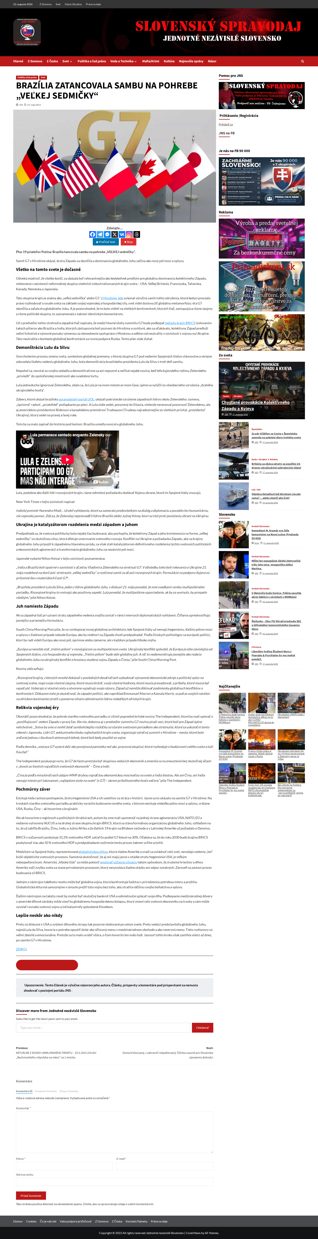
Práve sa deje (93, 4)
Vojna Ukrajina (73, 4)
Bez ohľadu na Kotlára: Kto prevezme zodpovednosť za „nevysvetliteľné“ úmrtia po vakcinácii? (290, 790)
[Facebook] (92, 234)
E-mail (121, 1158)
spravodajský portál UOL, (77, 399)
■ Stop (128, 241)
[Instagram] (129, 234)
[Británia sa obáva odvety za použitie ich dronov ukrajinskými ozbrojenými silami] (234, 466)
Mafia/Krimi (150, 61)
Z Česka (52, 61)
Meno (20, 1158)
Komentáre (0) (24, 1091)
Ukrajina (238, 396)
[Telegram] (100, 234)
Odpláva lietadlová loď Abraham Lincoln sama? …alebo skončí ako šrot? (276, 496)
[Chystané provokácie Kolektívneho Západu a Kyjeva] (262, 390)
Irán (254, 490)
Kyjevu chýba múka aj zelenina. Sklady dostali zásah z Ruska (260, 754)
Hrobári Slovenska (260, 526)
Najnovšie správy (191, 61)
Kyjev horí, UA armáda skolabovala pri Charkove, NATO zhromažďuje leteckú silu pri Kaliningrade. (261, 790)
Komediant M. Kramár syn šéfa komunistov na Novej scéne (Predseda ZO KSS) (275, 535)
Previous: (56, 1052)
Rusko (226, 396)
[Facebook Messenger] (107, 234)
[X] (114, 234)
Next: (168, 1052)
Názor (212, 61)
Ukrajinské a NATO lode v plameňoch (291, 716)
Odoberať (202, 1027)
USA (259, 490)
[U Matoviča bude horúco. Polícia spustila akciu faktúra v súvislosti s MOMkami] (234, 595)
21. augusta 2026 (271, 543)
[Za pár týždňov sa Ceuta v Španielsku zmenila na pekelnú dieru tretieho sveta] (234, 435)
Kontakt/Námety (136, 1221)
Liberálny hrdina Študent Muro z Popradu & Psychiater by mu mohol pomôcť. (273, 655)
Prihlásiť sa (226, 124)
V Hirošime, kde (112, 298)
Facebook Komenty (46, 1091)
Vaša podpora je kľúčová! (76, 1221)
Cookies (31, 1221)
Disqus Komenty (68, 1091)
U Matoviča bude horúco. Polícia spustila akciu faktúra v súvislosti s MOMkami (276, 595)
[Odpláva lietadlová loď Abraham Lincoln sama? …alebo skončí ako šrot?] (234, 496)
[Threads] (136, 234)
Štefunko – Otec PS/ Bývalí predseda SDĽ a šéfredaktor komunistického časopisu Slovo (276, 625)
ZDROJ (21, 949)
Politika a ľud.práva (92, 61)
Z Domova (46, 4)
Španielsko (257, 429)
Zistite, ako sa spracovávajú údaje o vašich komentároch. (118, 1204)
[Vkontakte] (122, 234)
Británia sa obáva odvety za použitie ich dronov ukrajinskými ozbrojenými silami (276, 466)
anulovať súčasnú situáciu (118, 862)
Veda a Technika (121, 61)
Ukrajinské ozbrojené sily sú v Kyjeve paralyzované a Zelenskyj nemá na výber (291, 755)
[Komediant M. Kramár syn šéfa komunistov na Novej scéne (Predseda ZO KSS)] (234, 534)
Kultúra (169, 61)
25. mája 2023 (34, 104)
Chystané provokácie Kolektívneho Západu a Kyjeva (256, 405)
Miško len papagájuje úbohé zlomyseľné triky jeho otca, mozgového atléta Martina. (276, 565)
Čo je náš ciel (48, 1221)
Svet (58, 4)
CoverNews (193, 1233)
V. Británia (273, 459)
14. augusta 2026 (270, 502)
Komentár (23, 1108)
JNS (21, 104)
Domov (18, 1221)
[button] (302, 61)
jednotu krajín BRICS (180, 323)
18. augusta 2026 (270, 601)
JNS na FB (227, 133)
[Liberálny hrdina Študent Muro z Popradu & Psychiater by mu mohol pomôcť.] (234, 655)
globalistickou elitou (93, 852)
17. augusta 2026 (240, 414)
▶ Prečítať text (105, 241)
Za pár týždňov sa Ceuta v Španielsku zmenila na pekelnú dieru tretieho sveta (276, 436)
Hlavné (18, 61)
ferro (257, 543)
